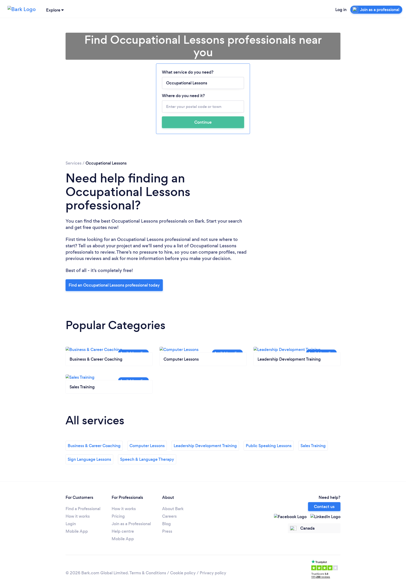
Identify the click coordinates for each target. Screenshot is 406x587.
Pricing (118, 516)
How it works (78, 516)
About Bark (172, 509)
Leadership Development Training (205, 446)
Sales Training (313, 446)
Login (71, 524)
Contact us (324, 506)
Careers (169, 516)
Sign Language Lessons (89, 459)
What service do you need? (188, 72)
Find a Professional (83, 509)
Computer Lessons (147, 446)
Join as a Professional (131, 524)
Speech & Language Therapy (147, 459)
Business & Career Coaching (94, 446)
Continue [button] (203, 122)
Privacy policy (213, 573)
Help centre (123, 531)
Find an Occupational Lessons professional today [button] (114, 285)
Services (74, 163)
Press (167, 531)
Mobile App (77, 531)
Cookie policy (183, 573)
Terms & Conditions (147, 573)
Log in (341, 9)
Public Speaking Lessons (269, 446)
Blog (166, 524)
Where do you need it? (183, 95)
